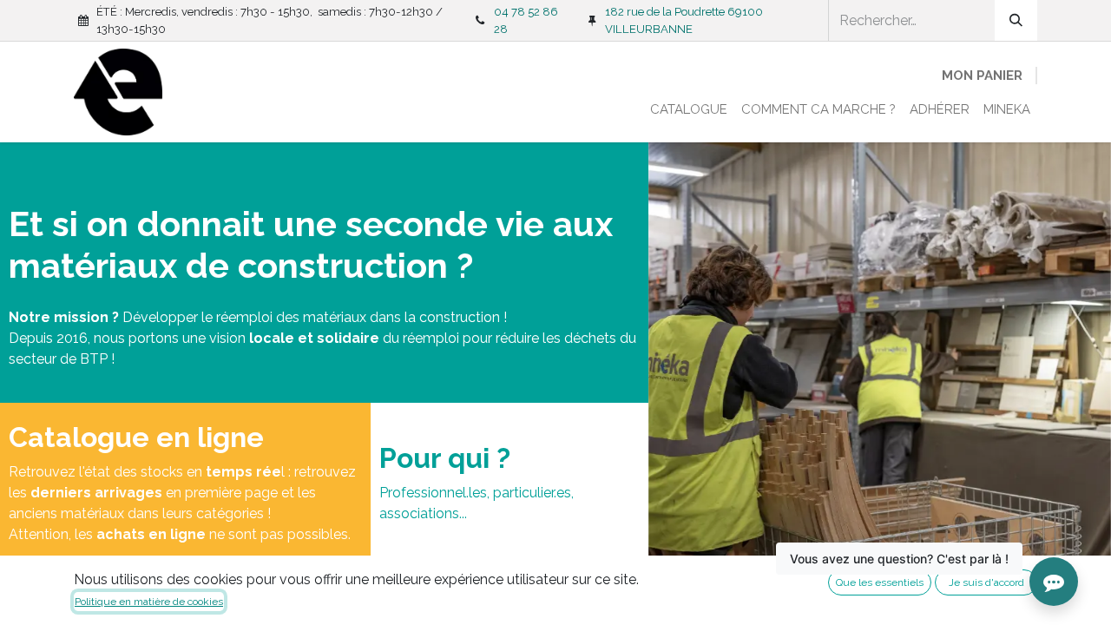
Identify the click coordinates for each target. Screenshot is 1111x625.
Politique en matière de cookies (149, 601)
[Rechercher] (1016, 20)
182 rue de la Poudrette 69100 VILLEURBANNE (684, 20)
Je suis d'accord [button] (986, 582)
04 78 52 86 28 (526, 20)
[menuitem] (688, 110)
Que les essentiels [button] (880, 582)
